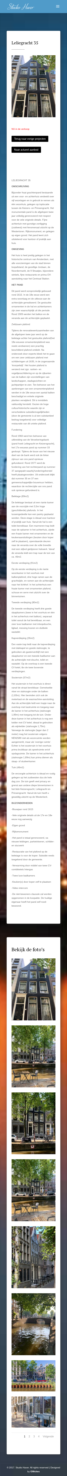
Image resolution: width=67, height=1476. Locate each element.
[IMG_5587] (33, 1086)
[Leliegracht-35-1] (33, 1390)
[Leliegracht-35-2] (33, 1426)
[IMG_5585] (33, 116)
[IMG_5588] (33, 1153)
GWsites (35, 1471)
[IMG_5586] (33, 1354)
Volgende (48, 1436)
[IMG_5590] (33, 1287)
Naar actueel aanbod (26, 149)
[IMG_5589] (33, 1220)
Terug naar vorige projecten (30, 138)
